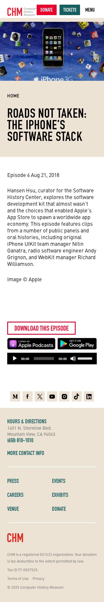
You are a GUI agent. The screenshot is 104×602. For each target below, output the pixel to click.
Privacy (38, 578)
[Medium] (15, 396)
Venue (13, 508)
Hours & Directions (27, 421)
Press (13, 480)
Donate (46, 9)
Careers (15, 494)
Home (13, 95)
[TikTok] (77, 396)
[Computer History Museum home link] (22, 12)
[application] (52, 358)
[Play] (15, 358)
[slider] (86, 358)
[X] (40, 396)
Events (58, 480)
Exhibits (60, 494)
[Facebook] (28, 396)
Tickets (69, 9)
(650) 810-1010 (20, 440)
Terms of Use (18, 578)
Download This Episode (41, 328)
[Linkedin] (89, 396)
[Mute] (73, 358)
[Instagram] (64, 396)
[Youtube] (52, 396)
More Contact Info (25, 452)
